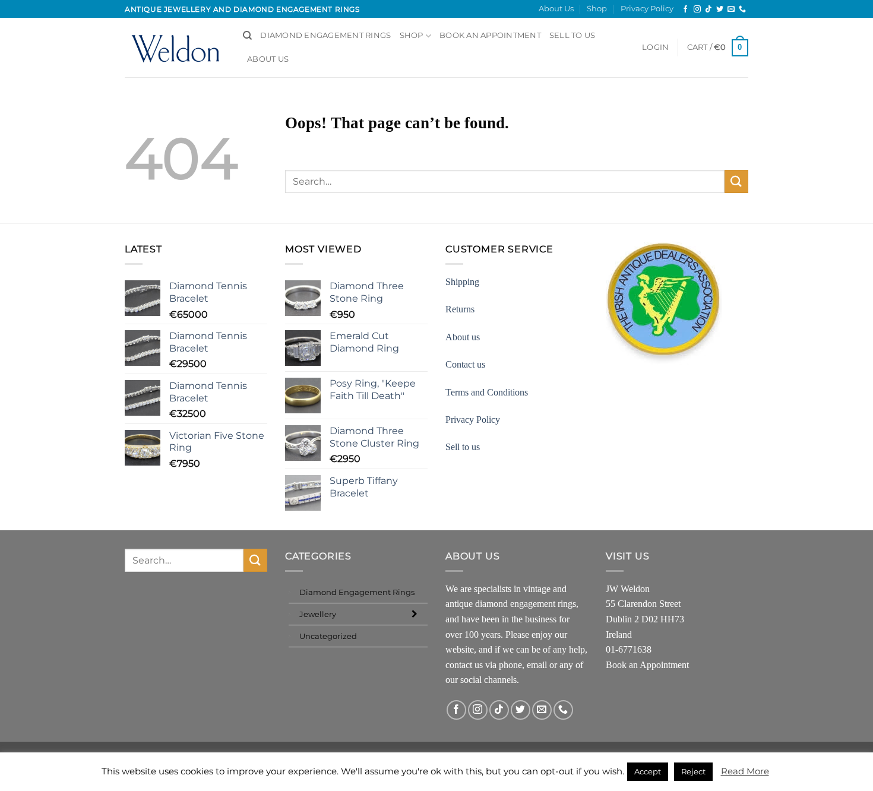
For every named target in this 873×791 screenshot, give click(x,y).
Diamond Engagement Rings (325, 35)
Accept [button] (647, 771)
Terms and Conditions (486, 392)
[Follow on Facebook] (685, 9)
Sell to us (572, 35)
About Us (556, 8)
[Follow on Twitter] (719, 9)
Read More (745, 771)
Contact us (465, 364)
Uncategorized (328, 636)
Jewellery (317, 614)
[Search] (247, 35)
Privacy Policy (647, 8)
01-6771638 (628, 649)
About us (462, 337)
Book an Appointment (647, 665)
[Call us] (742, 9)
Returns (460, 309)
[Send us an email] (731, 9)
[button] (655, 47)
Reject (693, 771)
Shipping (462, 282)
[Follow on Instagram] (697, 9)
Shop (597, 8)
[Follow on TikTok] (708, 9)
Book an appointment (490, 35)
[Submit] (736, 181)
